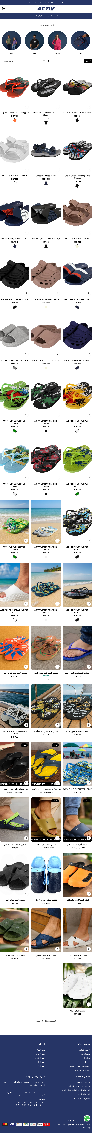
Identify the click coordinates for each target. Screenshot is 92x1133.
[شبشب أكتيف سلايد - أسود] (14, 875)
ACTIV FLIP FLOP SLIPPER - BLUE (77, 789)
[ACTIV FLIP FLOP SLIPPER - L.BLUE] (14, 459)
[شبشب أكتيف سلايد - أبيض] (77, 930)
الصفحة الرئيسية (52, 16)
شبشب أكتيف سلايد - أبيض (77, 955)
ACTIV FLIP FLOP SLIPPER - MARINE (46, 611)
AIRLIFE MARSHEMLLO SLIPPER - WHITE (14, 611)
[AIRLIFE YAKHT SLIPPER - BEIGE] (46, 335)
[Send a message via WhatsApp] (87, 1118)
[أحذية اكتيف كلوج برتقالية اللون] (77, 875)
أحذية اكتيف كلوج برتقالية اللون (77, 900)
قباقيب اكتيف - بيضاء (77, 1011)
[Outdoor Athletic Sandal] (46, 150)
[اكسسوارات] (33, 40)
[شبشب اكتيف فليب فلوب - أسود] (77, 648)
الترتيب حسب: (8, 61)
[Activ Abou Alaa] (46, 9)
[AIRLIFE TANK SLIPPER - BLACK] (14, 274)
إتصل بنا (87, 1058)
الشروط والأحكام (84, 1094)
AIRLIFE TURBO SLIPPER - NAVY (15, 239)
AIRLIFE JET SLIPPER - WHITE (14, 176)
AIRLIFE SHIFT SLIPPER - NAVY (77, 299)
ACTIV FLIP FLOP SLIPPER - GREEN (15, 422)
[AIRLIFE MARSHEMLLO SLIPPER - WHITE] (14, 585)
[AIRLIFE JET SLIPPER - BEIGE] (77, 213)
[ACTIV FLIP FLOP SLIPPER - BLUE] (77, 764)
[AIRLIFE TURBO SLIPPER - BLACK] (46, 213)
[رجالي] (79, 40)
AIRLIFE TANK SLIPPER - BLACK (15, 299)
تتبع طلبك (86, 1062)
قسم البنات (41, 1062)
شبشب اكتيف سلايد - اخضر (46, 844)
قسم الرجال (40, 1054)
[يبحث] (9, 9)
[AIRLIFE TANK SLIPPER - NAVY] (77, 335)
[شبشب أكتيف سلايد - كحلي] (77, 819)
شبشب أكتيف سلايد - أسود (15, 900)
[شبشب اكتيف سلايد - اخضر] (46, 819)
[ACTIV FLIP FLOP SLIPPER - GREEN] (14, 395)
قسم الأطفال (40, 1058)
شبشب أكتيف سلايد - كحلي (77, 844)
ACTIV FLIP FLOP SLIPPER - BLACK (46, 422)
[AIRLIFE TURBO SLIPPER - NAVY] (14, 213)
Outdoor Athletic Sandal (46, 176)
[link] (10, 44)
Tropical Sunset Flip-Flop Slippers (15, 113)
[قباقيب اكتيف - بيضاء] (77, 985)
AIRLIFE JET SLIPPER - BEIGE (77, 239)
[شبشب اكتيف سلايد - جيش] (14, 930)
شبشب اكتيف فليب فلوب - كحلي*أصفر (46, 789)
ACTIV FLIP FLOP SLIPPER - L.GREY (46, 548)
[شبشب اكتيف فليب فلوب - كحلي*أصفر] (46, 764)
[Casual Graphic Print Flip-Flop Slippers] (46, 87)
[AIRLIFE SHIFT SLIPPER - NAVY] (77, 274)
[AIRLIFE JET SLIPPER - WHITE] (14, 150)
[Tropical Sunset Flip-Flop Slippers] (14, 87)
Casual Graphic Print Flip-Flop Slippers (46, 114)
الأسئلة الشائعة (84, 1050)
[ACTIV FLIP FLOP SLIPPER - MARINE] (46, 585)
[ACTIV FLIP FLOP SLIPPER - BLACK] (46, 395)
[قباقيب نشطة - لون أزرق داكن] (14, 819)
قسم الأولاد (41, 1066)
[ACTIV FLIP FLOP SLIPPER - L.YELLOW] (77, 395)
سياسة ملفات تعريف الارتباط (79, 1086)
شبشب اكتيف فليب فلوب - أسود (77, 673)
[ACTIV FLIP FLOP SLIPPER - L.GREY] (46, 522)
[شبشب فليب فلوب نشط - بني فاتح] (14, 764)
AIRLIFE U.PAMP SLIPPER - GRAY (15, 360)
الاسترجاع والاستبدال (82, 1070)
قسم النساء (41, 1050)
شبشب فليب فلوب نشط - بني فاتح (15, 789)
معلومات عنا (85, 1054)
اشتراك (9, 1092)
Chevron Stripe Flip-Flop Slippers (77, 113)
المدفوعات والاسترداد (82, 1098)
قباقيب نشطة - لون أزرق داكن (15, 844)
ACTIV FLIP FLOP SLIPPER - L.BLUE (15, 485)
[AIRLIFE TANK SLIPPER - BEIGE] (46, 274)
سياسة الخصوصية (83, 1082)
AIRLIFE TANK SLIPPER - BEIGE (46, 299)
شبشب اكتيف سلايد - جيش (15, 955)
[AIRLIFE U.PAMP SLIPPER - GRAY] (14, 335)
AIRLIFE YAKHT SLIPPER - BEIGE (46, 360)
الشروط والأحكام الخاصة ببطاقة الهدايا (76, 1090)
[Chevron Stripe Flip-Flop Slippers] (77, 87)
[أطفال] (56, 40)
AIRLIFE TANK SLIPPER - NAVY (77, 360)
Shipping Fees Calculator (80, 1066)
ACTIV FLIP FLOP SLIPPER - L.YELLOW (77, 422)
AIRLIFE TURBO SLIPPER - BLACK (46, 239)
